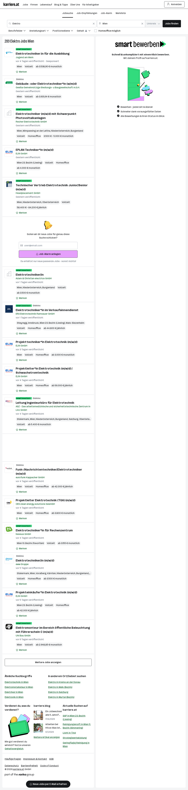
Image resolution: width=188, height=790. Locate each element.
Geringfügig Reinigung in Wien (76, 744)
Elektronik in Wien (14, 697)
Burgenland (77, 130)
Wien (31, 41)
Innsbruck (34, 322)
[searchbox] (48, 245)
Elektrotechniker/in (30, 274)
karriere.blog (42, 705)
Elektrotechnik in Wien (16, 682)
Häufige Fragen (13, 759)
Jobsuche (67, 13)
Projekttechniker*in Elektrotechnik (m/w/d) (46, 342)
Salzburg (74, 419)
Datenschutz (12, 765)
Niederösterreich (61, 130)
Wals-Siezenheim (75, 322)
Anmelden (176, 4)
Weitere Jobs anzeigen (48, 662)
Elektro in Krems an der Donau (64, 682)
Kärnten (52, 573)
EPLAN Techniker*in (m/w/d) (34, 150)
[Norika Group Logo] (19, 775)
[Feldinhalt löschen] (93, 23)
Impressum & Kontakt (35, 759)
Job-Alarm (106, 13)
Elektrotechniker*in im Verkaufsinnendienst (47, 310)
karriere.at (70, 709)
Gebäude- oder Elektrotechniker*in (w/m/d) (46, 83)
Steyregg (22, 322)
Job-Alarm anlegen (50, 254)
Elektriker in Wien (14, 692)
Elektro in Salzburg (58, 692)
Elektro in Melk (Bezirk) (60, 687)
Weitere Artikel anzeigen (47, 737)
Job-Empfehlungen (87, 13)
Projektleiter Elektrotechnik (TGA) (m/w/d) (45, 500)
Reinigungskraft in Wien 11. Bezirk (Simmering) (77, 726)
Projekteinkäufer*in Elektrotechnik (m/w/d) (46, 592)
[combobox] (51, 23)
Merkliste (121, 13)
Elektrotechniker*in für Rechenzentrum (44, 530)
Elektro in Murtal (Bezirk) (61, 697)
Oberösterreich (50, 202)
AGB (51, 759)
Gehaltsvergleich (14, 748)
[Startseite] (13, 4)
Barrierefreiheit (29, 765)
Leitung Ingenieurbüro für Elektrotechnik (45, 402)
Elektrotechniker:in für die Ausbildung (42, 53)
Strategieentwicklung (75, 737)
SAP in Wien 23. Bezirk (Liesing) (74, 717)
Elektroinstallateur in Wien (19, 687)
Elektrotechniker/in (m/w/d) (35, 560)
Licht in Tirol (69, 732)
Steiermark (23, 419)
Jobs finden (171, 23)
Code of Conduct (49, 765)
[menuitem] (19, 31)
